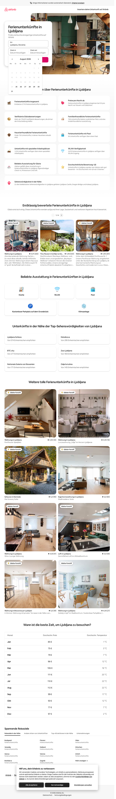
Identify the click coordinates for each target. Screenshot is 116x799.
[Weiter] (61, 215)
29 (34, 87)
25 (16, 87)
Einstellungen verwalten (83, 785)
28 (30, 87)
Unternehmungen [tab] (83, 733)
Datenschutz (47, 795)
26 (21, 87)
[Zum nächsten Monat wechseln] (38, 59)
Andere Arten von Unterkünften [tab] (36, 733)
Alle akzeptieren (31, 785)
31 (12, 91)
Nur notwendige (57, 785)
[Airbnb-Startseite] (10, 9)
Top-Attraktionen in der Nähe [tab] (62, 733)
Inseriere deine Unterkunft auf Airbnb (92, 9)
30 (39, 87)
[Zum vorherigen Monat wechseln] (12, 59)
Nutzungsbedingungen (62, 795)
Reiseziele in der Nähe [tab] (12, 733)
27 (25, 87)
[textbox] (18, 52)
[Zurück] (53, 215)
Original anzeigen (78, 3)
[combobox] (28, 44)
